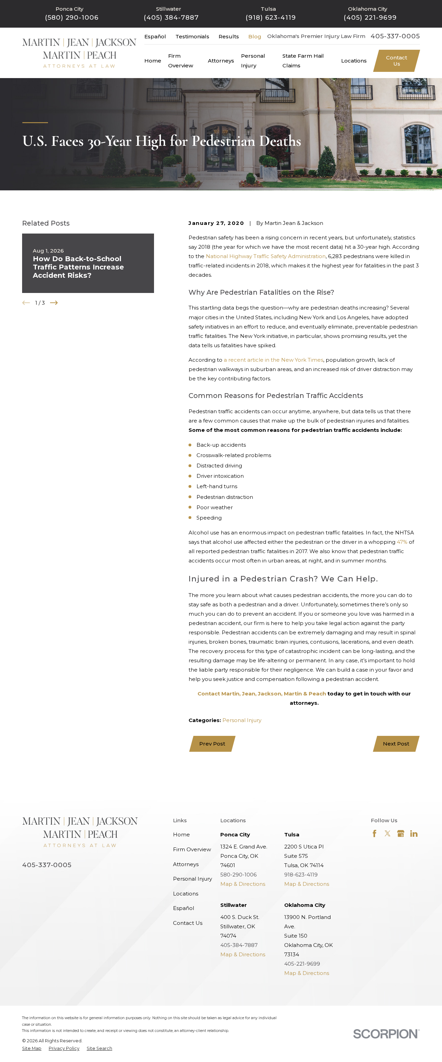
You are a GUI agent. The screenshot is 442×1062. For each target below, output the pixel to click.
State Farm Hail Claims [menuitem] (303, 60)
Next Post (396, 743)
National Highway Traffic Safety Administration (266, 256)
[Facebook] (374, 833)
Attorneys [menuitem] (221, 60)
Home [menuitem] (152, 60)
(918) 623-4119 (271, 17)
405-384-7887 (239, 945)
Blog (254, 36)
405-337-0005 (395, 36)
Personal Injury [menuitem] (253, 60)
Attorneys (186, 864)
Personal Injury (241, 720)
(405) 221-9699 (370, 17)
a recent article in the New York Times (273, 360)
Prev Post (212, 743)
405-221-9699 (302, 963)
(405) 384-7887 (171, 17)
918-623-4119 (301, 874)
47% (402, 542)
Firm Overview (192, 849)
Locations (185, 893)
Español (155, 36)
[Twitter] (387, 833)
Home (181, 834)
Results (229, 36)
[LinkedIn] (413, 833)
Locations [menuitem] (354, 60)
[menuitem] (31, 1049)
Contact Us (396, 60)
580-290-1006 (238, 874)
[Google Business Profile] (400, 833)
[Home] (79, 53)
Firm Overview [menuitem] (180, 60)
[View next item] (54, 303)
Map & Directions (242, 884)
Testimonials (192, 36)
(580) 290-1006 (72, 17)
